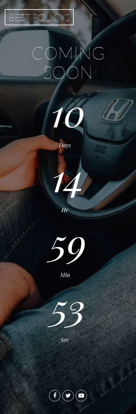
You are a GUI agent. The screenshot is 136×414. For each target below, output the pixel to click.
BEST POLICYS (39, 17)
